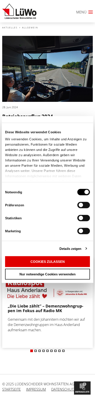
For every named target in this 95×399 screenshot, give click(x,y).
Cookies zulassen (47, 262)
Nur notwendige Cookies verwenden (47, 274)
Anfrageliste (82, 387)
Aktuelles (9, 27)
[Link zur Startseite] (19, 11)
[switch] (76, 205)
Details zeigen (70, 248)
